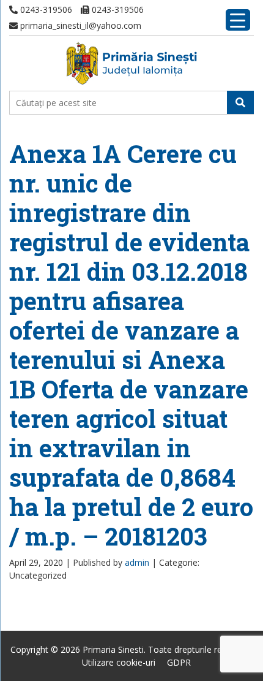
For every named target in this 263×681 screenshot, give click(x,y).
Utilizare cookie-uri (118, 662)
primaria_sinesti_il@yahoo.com (79, 25)
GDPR (179, 662)
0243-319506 (45, 9)
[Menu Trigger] (238, 20)
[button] (240, 102)
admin (137, 562)
